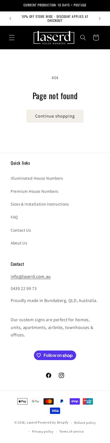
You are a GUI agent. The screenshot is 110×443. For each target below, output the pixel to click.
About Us (19, 242)
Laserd (32, 423)
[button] (11, 37)
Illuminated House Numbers (37, 178)
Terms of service (71, 431)
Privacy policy (43, 431)
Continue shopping (55, 116)
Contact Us (21, 230)
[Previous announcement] (10, 18)
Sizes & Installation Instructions (40, 204)
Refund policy (85, 423)
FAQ (14, 217)
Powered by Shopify (53, 423)
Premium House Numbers (34, 191)
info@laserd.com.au (31, 276)
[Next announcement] (100, 18)
